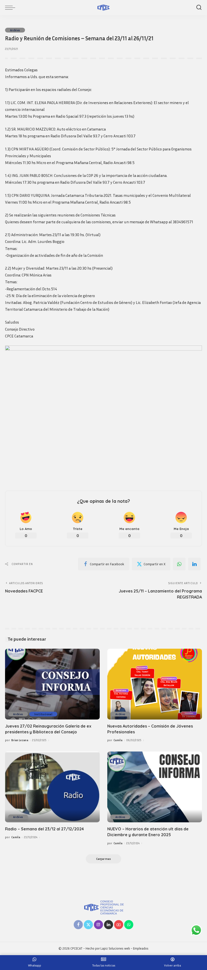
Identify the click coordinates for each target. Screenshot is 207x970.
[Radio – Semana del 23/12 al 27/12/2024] (52, 787)
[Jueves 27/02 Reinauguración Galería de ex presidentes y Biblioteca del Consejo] (52, 684)
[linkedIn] (194, 564)
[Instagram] (98, 924)
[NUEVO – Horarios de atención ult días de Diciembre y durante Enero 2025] (154, 787)
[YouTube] (118, 924)
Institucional (43, 714)
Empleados (140, 948)
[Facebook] (78, 924)
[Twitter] (88, 924)
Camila (118, 740)
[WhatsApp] (179, 564)
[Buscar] (199, 7)
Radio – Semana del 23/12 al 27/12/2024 (44, 828)
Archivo (15, 30)
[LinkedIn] (108, 924)
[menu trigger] (11, 7)
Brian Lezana (19, 740)
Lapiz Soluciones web (115, 948)
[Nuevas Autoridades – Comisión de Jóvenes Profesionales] (154, 684)
